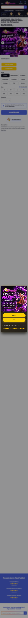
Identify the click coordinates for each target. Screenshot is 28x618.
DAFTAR (14, 319)
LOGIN (14, 315)
